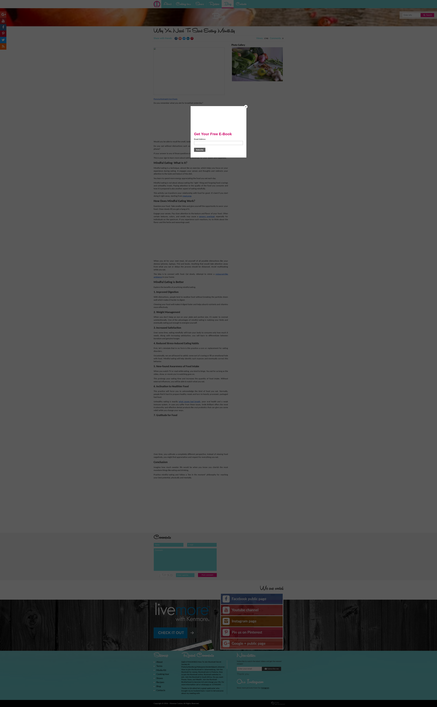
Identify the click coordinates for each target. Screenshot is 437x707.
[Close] (246, 106)
